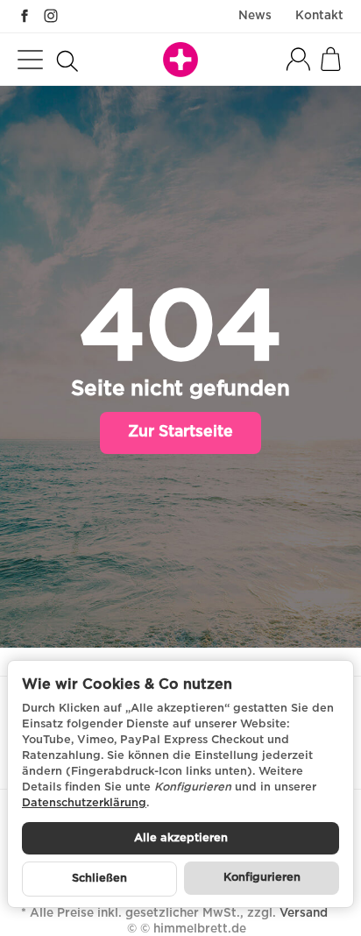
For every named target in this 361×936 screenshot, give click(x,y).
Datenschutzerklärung (84, 803)
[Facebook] (25, 16)
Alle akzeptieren (181, 838)
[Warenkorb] (330, 59)
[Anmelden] (298, 59)
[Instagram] (51, 16)
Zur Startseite (180, 432)
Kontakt (319, 16)
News (255, 16)
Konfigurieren (262, 877)
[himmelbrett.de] (180, 59)
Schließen (99, 878)
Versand (304, 913)
